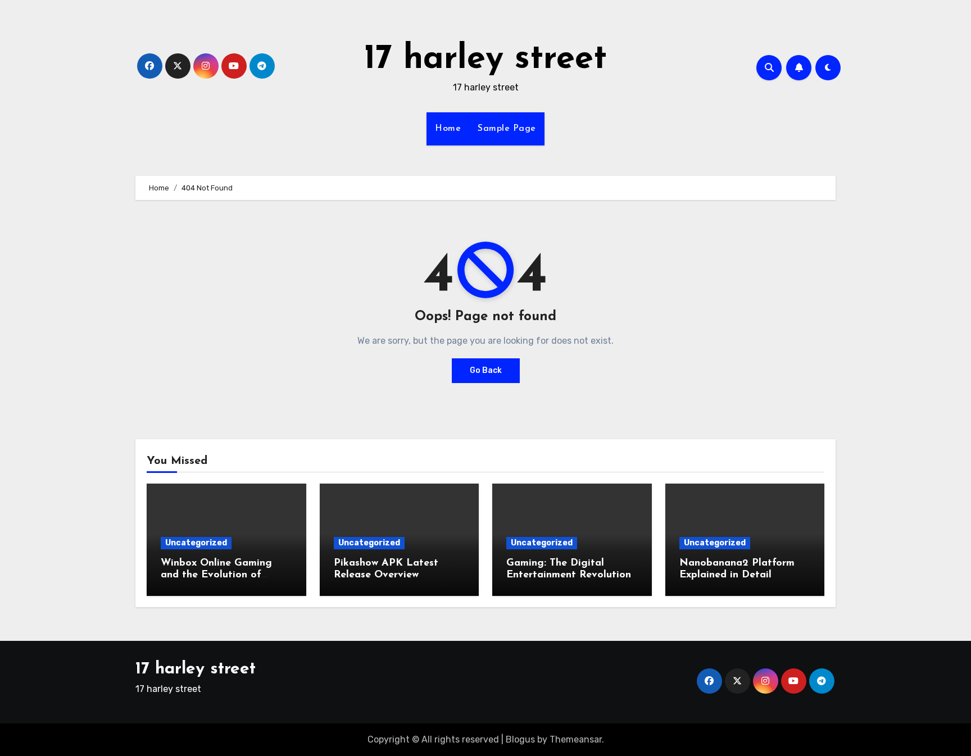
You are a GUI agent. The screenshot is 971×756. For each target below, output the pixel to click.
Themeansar (576, 739)
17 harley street (485, 59)
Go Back (486, 370)
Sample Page (507, 128)
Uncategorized (196, 543)
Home (448, 128)
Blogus (520, 739)
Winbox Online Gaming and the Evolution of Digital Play (216, 575)
